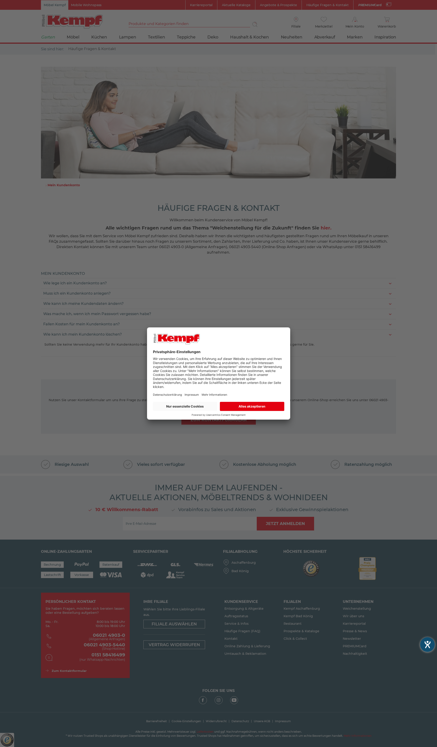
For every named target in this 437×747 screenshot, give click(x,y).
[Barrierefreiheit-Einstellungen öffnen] (427, 644)
